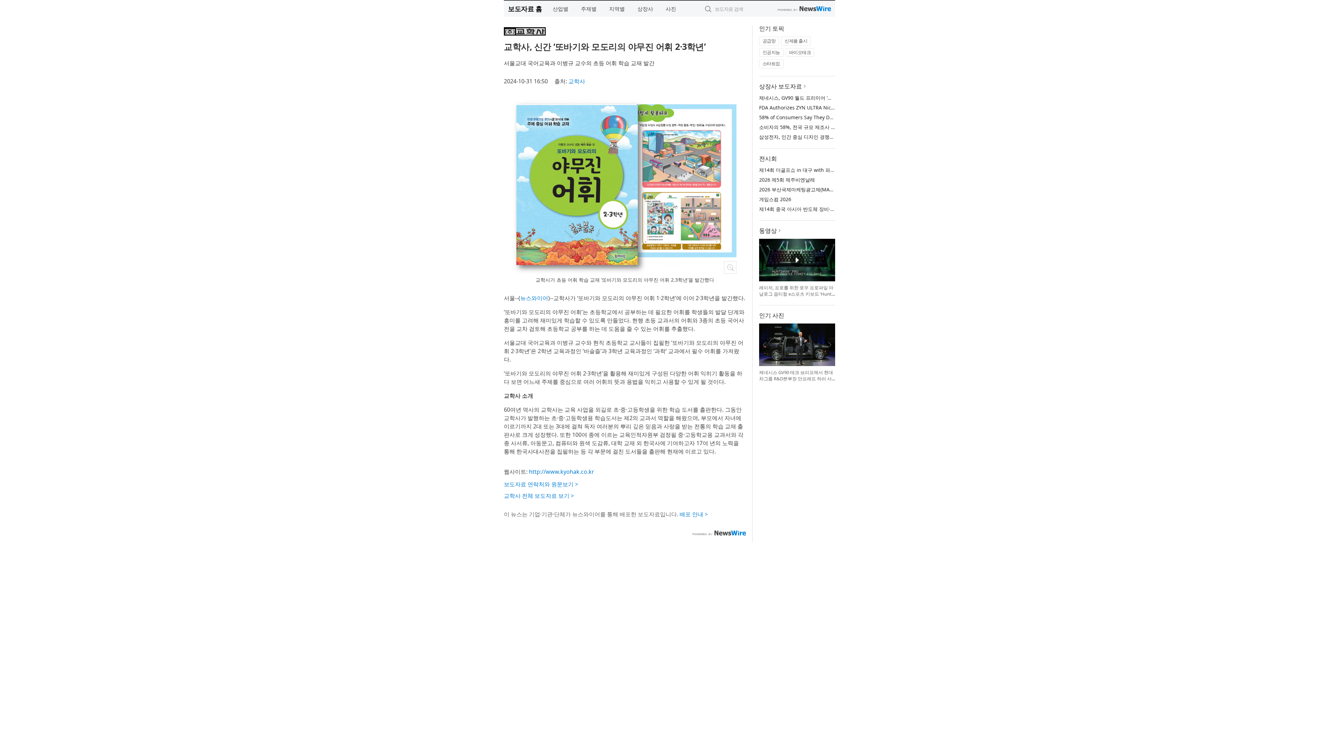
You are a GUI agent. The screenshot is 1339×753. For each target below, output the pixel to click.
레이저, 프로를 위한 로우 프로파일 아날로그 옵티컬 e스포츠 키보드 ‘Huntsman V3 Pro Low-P (796, 293)
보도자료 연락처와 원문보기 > (541, 484)
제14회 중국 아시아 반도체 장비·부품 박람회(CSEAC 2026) (822, 209)
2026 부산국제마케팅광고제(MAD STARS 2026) (811, 189)
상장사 (645, 8)
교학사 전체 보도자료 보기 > (539, 496)
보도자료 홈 (525, 8)
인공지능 (771, 52)
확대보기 (730, 267)
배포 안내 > (694, 514)
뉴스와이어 (534, 298)
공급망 (769, 41)
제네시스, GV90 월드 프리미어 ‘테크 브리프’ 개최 (812, 97)
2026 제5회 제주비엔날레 (787, 179)
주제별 (589, 8)
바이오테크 (800, 52)
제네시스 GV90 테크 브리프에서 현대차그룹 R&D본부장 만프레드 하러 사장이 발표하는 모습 (796, 378)
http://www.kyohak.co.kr (561, 472)
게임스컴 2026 (775, 199)
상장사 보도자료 (780, 86)
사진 (671, 8)
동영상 (768, 231)
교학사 (576, 81)
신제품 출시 (796, 41)
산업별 (560, 8)
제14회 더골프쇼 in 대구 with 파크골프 (802, 170)
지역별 (617, 8)
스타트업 (771, 63)
